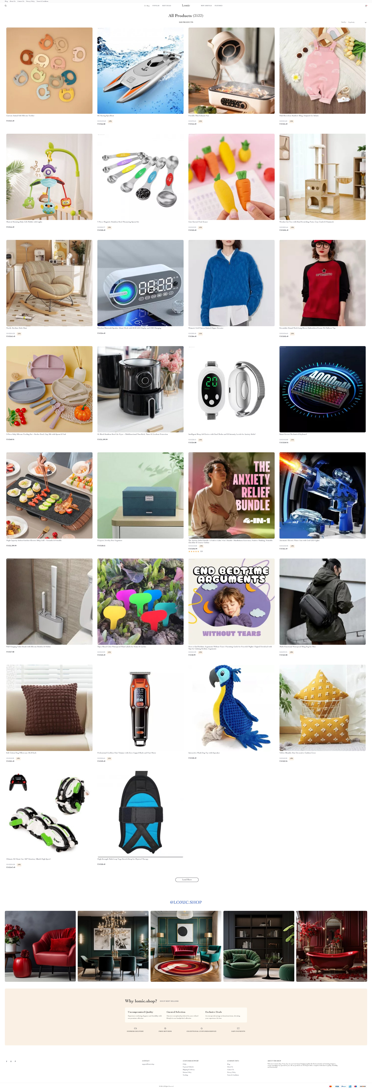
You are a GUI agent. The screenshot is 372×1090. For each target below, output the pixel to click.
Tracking (185, 1075)
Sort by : (343, 22)
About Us (13, 1)
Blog (6, 1)
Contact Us (20, 1)
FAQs (184, 1064)
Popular (155, 5)
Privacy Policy (30, 1)
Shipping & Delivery (189, 1069)
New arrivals (206, 5)
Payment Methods (188, 1067)
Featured (219, 5)
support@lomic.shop (148, 1064)
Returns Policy (187, 1072)
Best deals (166, 5)
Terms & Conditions (42, 1)
